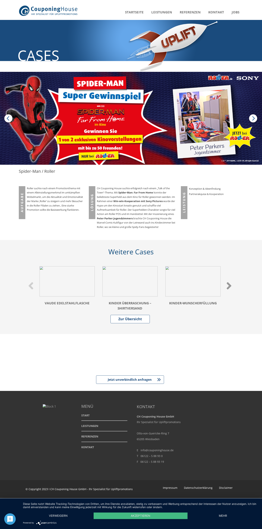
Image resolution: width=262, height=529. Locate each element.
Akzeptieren (140, 516)
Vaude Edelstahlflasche (67, 303)
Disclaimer (226, 488)
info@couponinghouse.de (157, 450)
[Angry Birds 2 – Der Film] (9, 119)
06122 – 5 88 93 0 (152, 456)
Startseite (134, 12)
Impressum (170, 488)
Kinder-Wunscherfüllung (193, 303)
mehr (223, 516)
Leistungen (161, 12)
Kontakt (216, 12)
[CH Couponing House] (49, 18)
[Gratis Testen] (252, 119)
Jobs (235, 12)
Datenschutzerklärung (198, 488)
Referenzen (190, 12)
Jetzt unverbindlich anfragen (134, 379)
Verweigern (58, 516)
